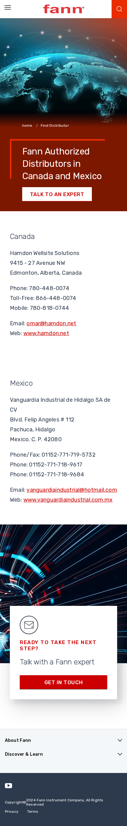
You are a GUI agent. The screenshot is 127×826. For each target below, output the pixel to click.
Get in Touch (63, 682)
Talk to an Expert (57, 194)
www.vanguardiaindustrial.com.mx (68, 499)
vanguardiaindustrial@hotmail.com (72, 490)
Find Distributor (55, 125)
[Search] (119, 9)
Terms (33, 811)
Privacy (11, 811)
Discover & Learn (24, 754)
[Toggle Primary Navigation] (7, 7)
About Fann (18, 740)
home (27, 125)
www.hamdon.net (46, 333)
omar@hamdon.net (51, 323)
